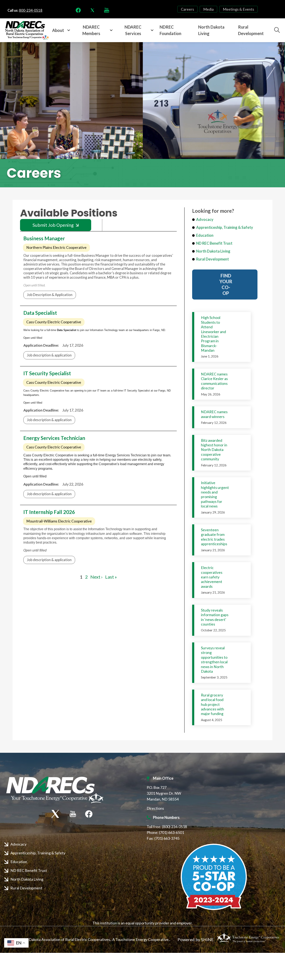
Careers (187, 9)
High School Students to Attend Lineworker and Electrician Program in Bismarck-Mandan (213, 333)
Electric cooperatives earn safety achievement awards (211, 577)
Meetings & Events (238, 9)
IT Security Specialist (47, 373)
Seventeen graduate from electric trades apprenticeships (214, 537)
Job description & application (49, 355)
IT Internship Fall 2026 (49, 512)
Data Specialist (40, 313)
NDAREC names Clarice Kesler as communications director (214, 381)
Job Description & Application (49, 295)
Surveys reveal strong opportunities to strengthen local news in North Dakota (214, 660)
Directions (155, 808)
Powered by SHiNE (196, 939)
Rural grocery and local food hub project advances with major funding (212, 704)
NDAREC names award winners (214, 414)
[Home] (27, 30)
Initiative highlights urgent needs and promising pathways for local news (215, 494)
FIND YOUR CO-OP (224, 284)
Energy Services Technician (54, 438)
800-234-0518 (30, 10)
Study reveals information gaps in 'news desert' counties (214, 617)
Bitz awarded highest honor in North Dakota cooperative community (214, 449)
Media (208, 9)
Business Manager (44, 238)
